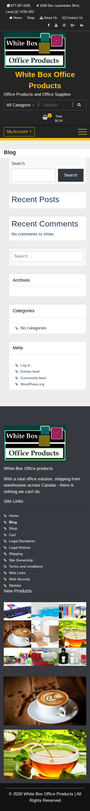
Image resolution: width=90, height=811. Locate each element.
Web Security (19, 579)
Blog (13, 522)
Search (18, 163)
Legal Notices (19, 547)
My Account (17, 132)
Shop (30, 18)
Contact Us (74, 18)
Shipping (16, 554)
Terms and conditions (26, 566)
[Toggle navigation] (82, 131)
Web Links (17, 573)
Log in (25, 365)
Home (17, 18)
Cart (12, 535)
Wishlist (15, 585)
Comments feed (33, 378)
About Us (50, 18)
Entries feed (30, 371)
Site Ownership (21, 560)
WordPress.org (32, 384)
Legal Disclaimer (22, 541)
